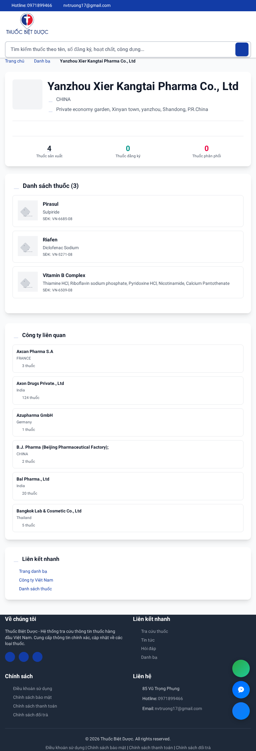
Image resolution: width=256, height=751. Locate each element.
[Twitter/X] (248, 6)
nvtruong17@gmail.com (178, 708)
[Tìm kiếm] (242, 49)
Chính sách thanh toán (35, 705)
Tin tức (148, 640)
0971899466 (170, 698)
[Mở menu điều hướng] (246, 23)
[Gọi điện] (241, 668)
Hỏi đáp (148, 648)
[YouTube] (238, 6)
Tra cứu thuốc (154, 631)
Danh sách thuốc (35, 588)
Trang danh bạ (32, 571)
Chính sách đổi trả (30, 714)
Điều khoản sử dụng (32, 688)
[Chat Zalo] (241, 689)
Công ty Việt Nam (35, 579)
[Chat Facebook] (241, 711)
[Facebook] (227, 6)
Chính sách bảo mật (32, 697)
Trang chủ (14, 60)
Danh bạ (42, 60)
